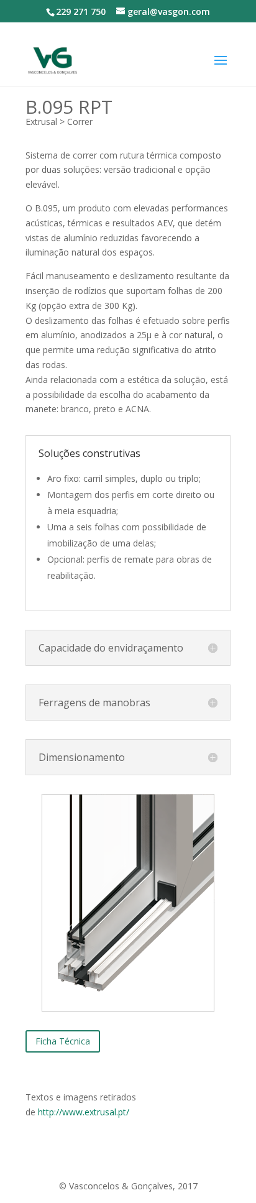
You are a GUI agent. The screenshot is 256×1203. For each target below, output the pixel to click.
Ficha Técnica (62, 1041)
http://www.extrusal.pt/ (83, 1112)
